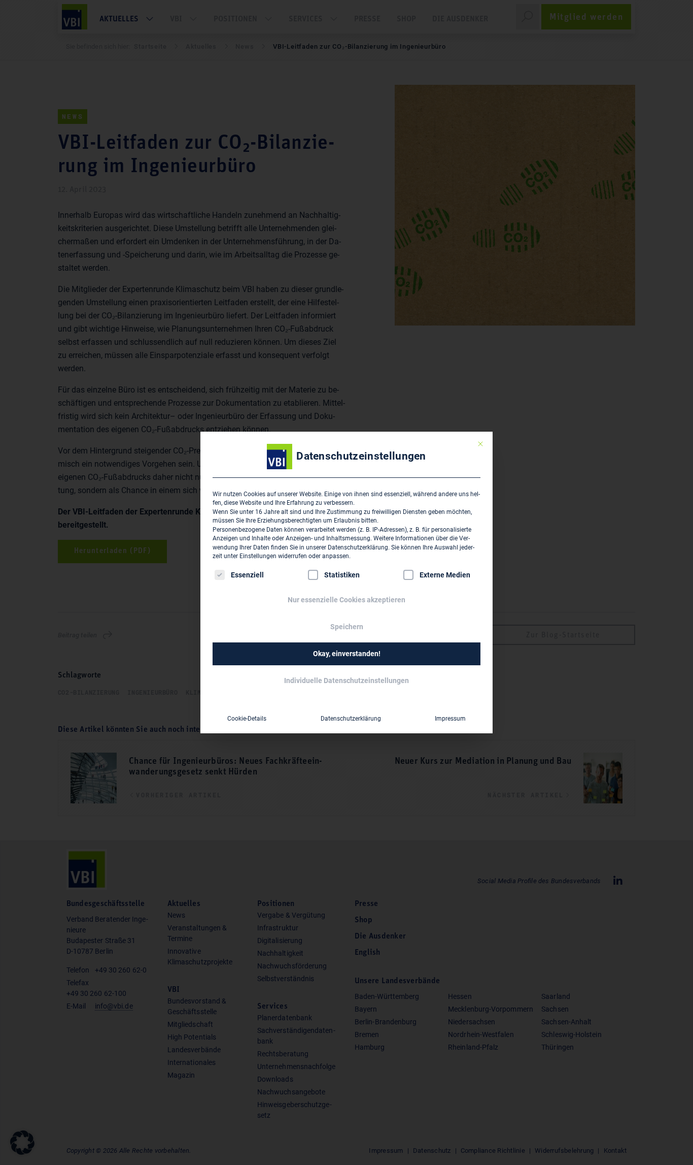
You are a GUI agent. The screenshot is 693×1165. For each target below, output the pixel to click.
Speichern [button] (346, 627)
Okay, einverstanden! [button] (346, 654)
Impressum (450, 718)
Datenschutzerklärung (358, 547)
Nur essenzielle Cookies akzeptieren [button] (346, 600)
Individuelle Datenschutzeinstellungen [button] (346, 680)
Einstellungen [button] (257, 556)
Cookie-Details (246, 718)
